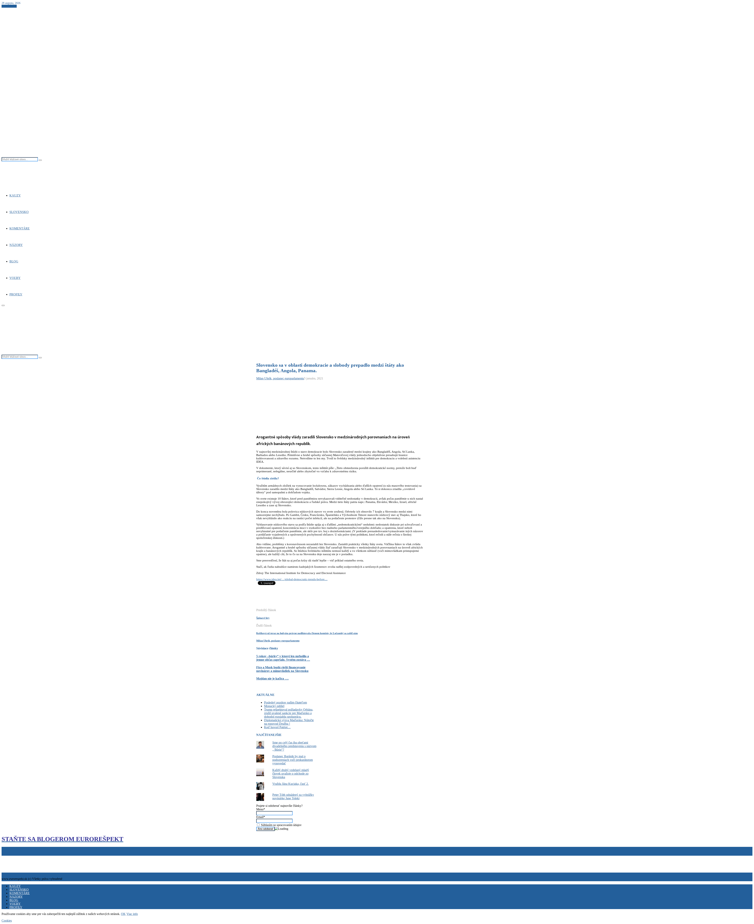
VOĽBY (15, 278)
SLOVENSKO (19, 212)
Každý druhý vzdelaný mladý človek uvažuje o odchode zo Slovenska (290, 773)
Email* (260, 817)
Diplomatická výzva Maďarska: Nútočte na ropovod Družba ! (289, 721)
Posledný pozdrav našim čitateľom (285, 702)
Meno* (260, 809)
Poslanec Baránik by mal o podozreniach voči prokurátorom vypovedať (292, 760)
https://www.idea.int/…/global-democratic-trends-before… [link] (292, 579)
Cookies (20, 857)
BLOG (13, 261)
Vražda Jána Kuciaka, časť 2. (290, 783)
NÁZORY (16, 245)
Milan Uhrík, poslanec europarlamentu (280, 378)
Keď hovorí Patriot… (277, 727)
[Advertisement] (327, 599)
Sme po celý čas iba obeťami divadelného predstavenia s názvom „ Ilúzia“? (294, 746)
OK (123, 914)
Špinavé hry (263, 617)
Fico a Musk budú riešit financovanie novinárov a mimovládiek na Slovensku (282, 669)
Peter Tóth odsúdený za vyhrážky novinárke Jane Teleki (293, 796)
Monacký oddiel (274, 706)
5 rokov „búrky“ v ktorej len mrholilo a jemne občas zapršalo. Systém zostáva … (283, 657)
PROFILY (15, 294)
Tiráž (6, 857)
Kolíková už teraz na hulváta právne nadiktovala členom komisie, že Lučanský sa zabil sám (307, 633)
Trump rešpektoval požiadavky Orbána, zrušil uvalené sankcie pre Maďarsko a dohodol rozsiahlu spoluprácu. (288, 713)
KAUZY (15, 195)
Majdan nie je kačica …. (272, 678)
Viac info (132, 914)
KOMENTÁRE (19, 228)
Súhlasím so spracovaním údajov (281, 825)
